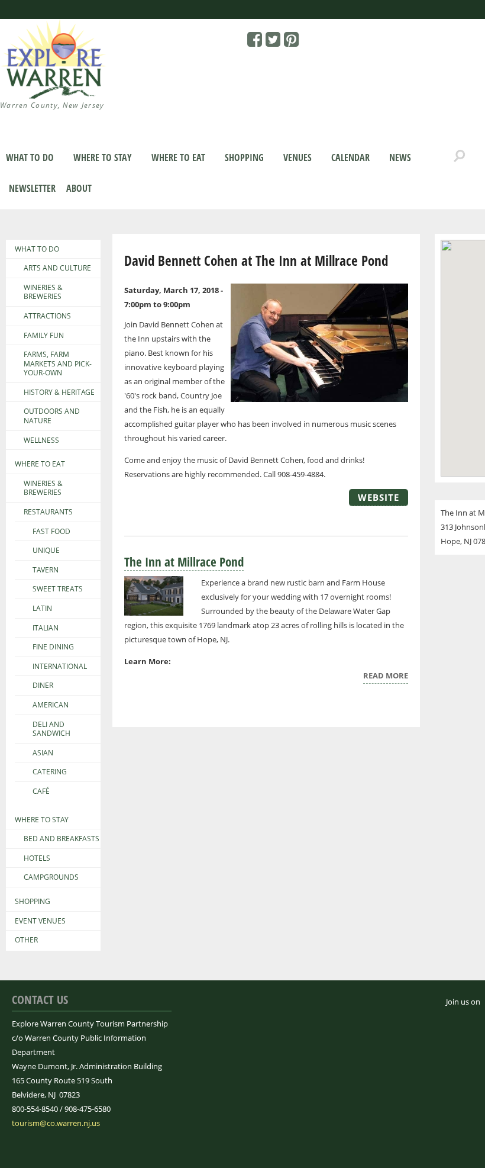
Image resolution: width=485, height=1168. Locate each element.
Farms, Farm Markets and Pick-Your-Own (58, 364)
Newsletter (32, 188)
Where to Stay (102, 157)
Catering (50, 772)
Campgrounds (51, 877)
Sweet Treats (58, 589)
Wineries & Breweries (43, 292)
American (51, 705)
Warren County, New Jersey (52, 105)
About (79, 188)
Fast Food (51, 531)
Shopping (244, 157)
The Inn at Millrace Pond (184, 562)
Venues (297, 157)
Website (378, 497)
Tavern (46, 570)
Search (459, 156)
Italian (46, 628)
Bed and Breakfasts (61, 839)
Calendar (350, 157)
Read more (385, 677)
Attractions (47, 316)
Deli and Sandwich (51, 729)
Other (26, 940)
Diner (43, 685)
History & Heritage (59, 392)
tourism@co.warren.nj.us (56, 1123)
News (400, 157)
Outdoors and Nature (52, 416)
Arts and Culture (57, 268)
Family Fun (44, 335)
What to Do (30, 157)
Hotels (37, 858)
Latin (42, 608)
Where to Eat (178, 157)
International (60, 666)
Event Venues (40, 921)
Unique (46, 550)
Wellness (41, 440)
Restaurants (48, 512)
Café (41, 791)
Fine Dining (53, 647)
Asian (43, 753)
